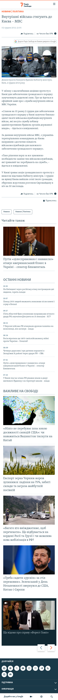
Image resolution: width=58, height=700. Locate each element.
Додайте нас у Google (13, 697)
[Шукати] (52, 696)
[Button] (27, 34)
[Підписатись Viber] (35, 668)
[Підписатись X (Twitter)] (16, 668)
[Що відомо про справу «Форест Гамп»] (29, 615)
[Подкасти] (41, 696)
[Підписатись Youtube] (22, 668)
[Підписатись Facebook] (4, 668)
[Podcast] (4, 674)
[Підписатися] (10, 674)
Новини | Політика (13, 12)
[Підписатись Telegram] (41, 668)
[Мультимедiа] (31, 696)
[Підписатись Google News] (10, 668)
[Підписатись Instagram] (29, 668)
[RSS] (47, 668)
